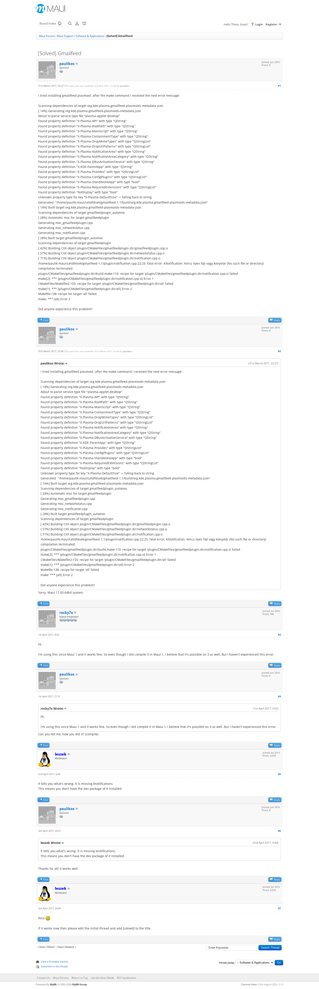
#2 (279, 351)
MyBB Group (79, 984)
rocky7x (66, 612)
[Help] (84, 26)
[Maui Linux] (51, 8)
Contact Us (43, 978)
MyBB (53, 984)
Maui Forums (47, 36)
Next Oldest (47, 947)
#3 (279, 634)
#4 (279, 696)
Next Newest (66, 947)
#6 (279, 830)
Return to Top (80, 978)
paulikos (66, 63)
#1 (279, 85)
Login (259, 24)
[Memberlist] (77, 26)
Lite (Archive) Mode (102, 978)
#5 (279, 774)
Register (271, 24)
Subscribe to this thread (54, 966)
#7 (279, 908)
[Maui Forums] (50, 26)
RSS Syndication (126, 978)
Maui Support (65, 36)
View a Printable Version (54, 961)
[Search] (70, 26)
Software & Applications (90, 36)
